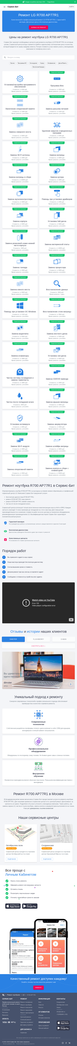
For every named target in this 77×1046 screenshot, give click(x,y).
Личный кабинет (43, 1028)
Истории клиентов (44, 1018)
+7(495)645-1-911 (62, 1014)
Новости (41, 1005)
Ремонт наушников (26, 1010)
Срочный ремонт (25, 1017)
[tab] (13, 639)
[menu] (4, 7)
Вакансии (5, 1015)
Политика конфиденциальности (25, 1043)
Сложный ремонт (25, 1019)
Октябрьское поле (62, 1005)
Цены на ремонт (43, 1025)
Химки (59, 1007)
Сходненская (61, 1002)
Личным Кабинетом (20, 875)
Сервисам (23, 1032)
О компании (6, 1010)
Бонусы (40, 1007)
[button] (71, 6)
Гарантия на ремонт (26, 1022)
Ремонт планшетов (26, 1007)
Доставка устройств (26, 1025)
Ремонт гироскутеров (27, 1012)
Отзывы (16, 631)
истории (33, 631)
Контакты (5, 1012)
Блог (39, 1002)
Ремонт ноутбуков (26, 1005)
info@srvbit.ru (61, 1011)
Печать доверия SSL (9, 1043)
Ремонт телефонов (26, 1002)
